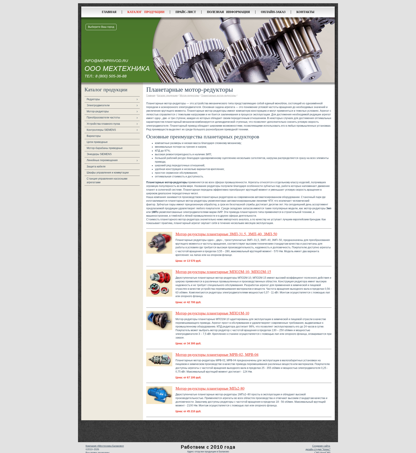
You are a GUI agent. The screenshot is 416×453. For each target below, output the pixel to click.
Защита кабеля (96, 166)
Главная (109, 12)
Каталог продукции (145, 12)
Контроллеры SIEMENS (101, 129)
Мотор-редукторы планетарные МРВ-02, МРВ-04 (217, 354)
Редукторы (93, 99)
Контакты (305, 12)
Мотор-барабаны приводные (105, 148)
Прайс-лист (186, 12)
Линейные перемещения (102, 160)
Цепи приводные (97, 142)
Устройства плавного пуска (103, 123)
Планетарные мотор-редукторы (218, 95)
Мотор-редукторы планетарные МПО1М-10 (212, 313)
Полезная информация (228, 12)
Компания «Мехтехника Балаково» (105, 446)
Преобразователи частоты (103, 117)
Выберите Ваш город (101, 26)
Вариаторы (94, 135)
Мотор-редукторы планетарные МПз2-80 (210, 388)
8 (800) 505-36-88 (111, 76)
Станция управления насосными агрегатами (107, 180)
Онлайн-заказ (273, 12)
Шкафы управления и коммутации (108, 172)
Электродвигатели (98, 105)
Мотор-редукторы (98, 111)
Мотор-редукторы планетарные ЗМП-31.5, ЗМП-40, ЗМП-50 (226, 233)
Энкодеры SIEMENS (99, 154)
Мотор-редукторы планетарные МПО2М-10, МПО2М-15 (223, 271)
